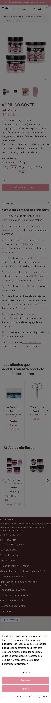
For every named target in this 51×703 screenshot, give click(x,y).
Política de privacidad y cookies (33, 696)
